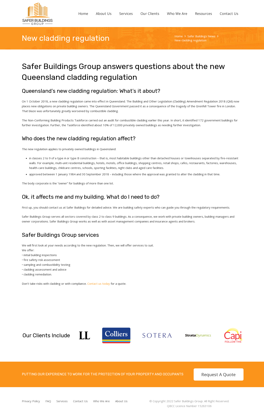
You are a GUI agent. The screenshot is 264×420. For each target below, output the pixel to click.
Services (62, 401)
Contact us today (98, 283)
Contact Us (80, 401)
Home (179, 36)
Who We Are (101, 401)
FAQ (48, 401)
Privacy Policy (31, 401)
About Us (121, 401)
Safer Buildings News (201, 36)
